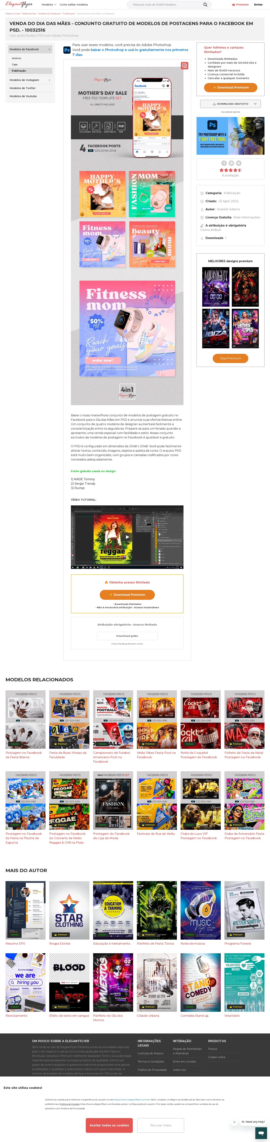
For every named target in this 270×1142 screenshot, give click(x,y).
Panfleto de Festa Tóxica (155, 943)
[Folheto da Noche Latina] (245, 287)
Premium (242, 4)
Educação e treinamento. (112, 943)
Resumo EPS (15, 943)
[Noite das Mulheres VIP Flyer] (245, 328)
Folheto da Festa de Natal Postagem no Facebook (243, 755)
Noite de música (193, 943)
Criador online (217, 1057)
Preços (212, 1049)
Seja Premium (230, 358)
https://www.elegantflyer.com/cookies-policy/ (104, 1104)
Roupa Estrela (59, 943)
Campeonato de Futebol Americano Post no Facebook (111, 757)
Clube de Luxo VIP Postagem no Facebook (199, 836)
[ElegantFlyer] (19, 4)
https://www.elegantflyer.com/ (130, 1099)
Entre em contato (184, 1061)
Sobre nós (179, 1070)
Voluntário (232, 1015)
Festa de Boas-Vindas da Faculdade (68, 755)
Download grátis (127, 635)
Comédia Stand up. (195, 1015)
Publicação (232, 193)
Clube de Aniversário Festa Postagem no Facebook (244, 836)
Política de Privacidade (152, 1070)
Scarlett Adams (228, 209)
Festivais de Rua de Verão (156, 833)
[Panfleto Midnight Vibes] (215, 287)
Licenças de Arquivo (150, 1053)
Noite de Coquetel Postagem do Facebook (199, 755)
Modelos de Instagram (24, 80)
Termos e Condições (151, 1061)
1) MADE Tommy (83, 479)
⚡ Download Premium (127, 594)
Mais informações (246, 217)
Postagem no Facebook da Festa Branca (24, 755)
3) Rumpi (77, 488)
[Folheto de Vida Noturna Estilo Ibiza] (215, 328)
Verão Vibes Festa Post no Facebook (156, 755)
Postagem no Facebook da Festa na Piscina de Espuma (24, 838)
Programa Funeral (237, 943)
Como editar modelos (74, 4)
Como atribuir (210, 230)
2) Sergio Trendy (83, 483)
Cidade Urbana (148, 1015)
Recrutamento (16, 1015)
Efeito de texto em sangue (69, 1015)
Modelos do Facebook (24, 49)
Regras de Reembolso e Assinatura (187, 1051)
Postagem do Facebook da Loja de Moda (111, 836)
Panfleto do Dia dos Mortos (108, 1018)
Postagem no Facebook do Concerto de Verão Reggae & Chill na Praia (67, 838)
